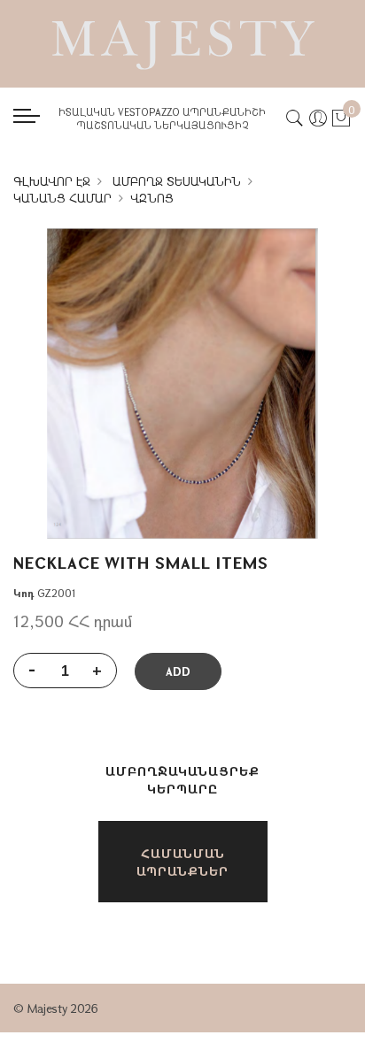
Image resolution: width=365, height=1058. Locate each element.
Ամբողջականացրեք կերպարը (182, 780)
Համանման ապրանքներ (182, 862)
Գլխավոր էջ (51, 181)
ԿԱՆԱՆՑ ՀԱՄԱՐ (62, 198)
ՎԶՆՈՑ (152, 198)
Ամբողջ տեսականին (177, 181)
